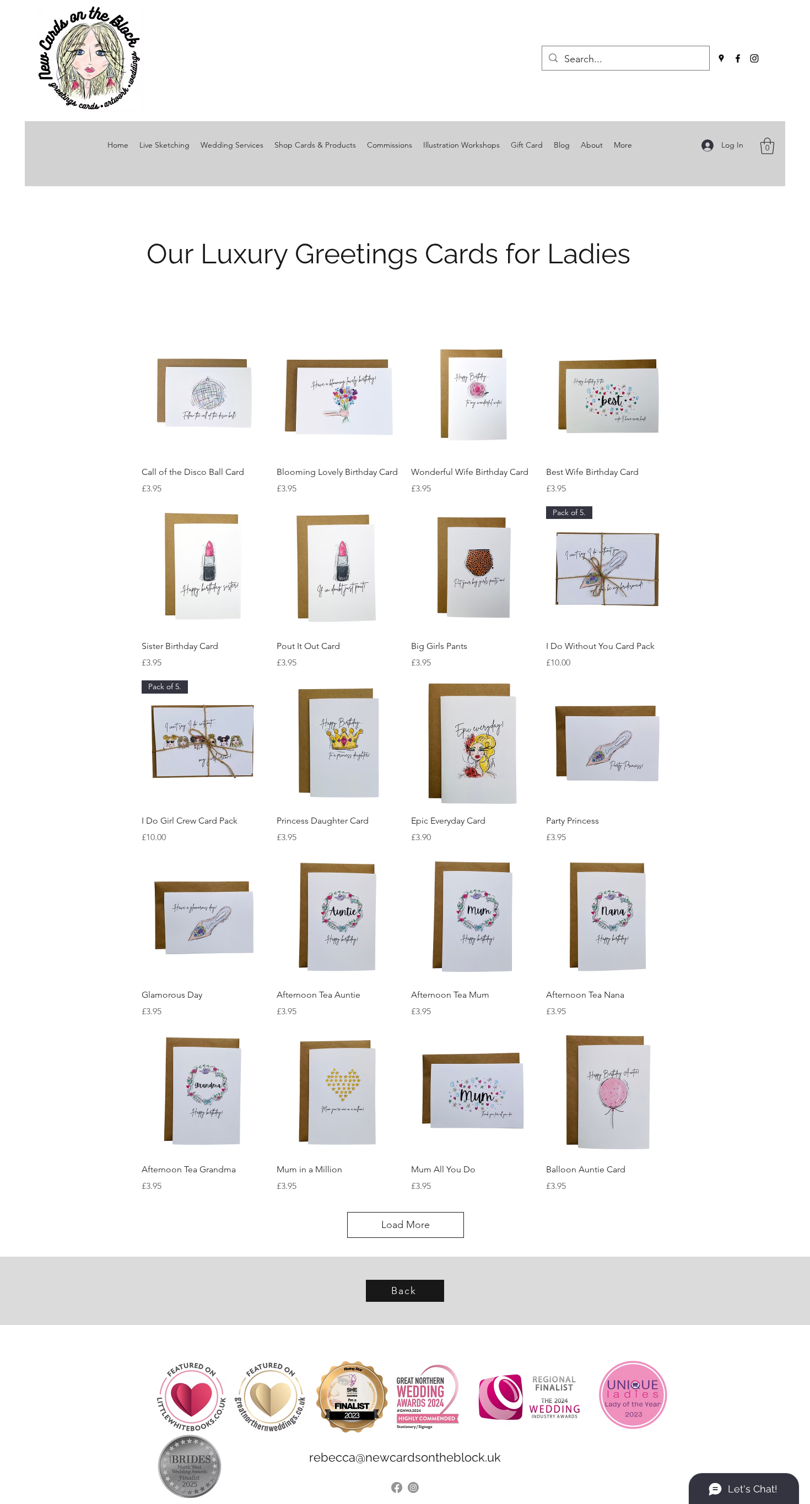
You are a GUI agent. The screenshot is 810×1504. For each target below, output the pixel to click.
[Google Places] (721, 58)
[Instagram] (754, 58)
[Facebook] (737, 58)
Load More (405, 1225)
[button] (767, 146)
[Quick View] (204, 394)
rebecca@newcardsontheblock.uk (405, 1457)
